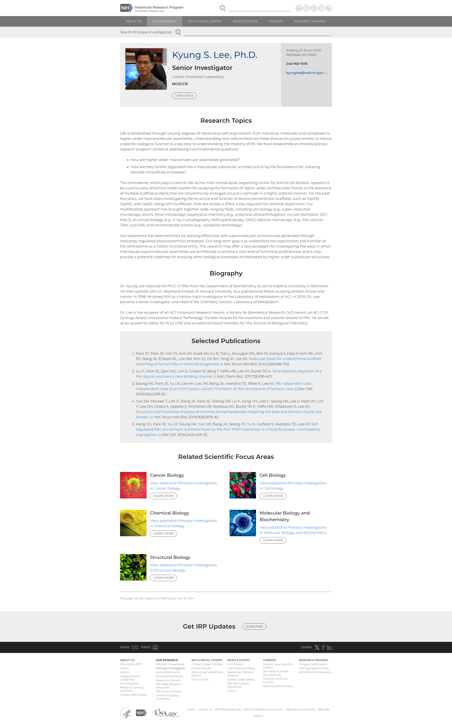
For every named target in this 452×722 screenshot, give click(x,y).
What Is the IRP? (131, 664)
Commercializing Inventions (167, 697)
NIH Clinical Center (205, 21)
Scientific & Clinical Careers (275, 680)
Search (258, 716)
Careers (276, 21)
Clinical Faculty (201, 668)
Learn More (163, 496)
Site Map (323, 709)
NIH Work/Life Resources (315, 672)
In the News (235, 664)
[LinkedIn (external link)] (329, 8)
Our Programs (129, 683)
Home (191, 709)
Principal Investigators (170, 668)
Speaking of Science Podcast (240, 673)
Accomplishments (168, 672)
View (186, 96)
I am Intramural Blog (240, 668)
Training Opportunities (314, 668)
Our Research (165, 21)
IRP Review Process (169, 691)
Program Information (313, 664)
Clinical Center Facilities (207, 664)
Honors (124, 672)
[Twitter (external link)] (314, 8)
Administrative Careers (278, 686)
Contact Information (133, 694)
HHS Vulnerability (263, 709)
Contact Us (205, 709)
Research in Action (168, 680)
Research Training (310, 21)
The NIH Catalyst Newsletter (238, 685)
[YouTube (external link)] (322, 8)
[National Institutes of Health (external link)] (141, 712)
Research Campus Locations (132, 689)
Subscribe (254, 626)
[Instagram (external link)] (307, 8)
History (124, 668)
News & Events (245, 21)
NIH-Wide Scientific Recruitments (276, 673)
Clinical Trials (200, 679)
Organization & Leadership (130, 678)
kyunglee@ (306, 73)
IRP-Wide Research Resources (168, 685)
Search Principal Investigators (146, 32)
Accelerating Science (169, 676)
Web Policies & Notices (300, 709)
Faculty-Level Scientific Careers (278, 665)
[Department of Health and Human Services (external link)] (125, 712)
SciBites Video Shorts (241, 679)
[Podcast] (299, 8)
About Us (133, 21)
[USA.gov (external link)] (165, 712)
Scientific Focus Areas (170, 664)
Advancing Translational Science (207, 673)
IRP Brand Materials (228, 709)
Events (231, 690)
